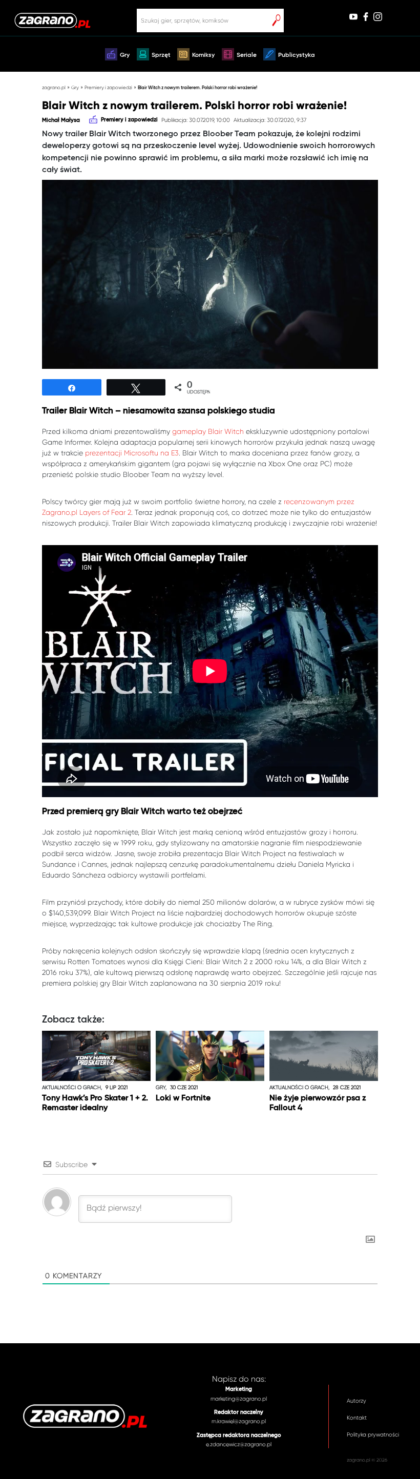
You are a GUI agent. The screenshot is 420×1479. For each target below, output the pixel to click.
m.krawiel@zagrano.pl (239, 1421)
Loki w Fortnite (183, 1098)
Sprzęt (161, 55)
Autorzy (356, 1401)
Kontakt (357, 1417)
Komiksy (203, 55)
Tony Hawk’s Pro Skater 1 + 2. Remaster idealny (95, 1103)
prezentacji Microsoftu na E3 (132, 453)
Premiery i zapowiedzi (108, 87)
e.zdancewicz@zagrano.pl (238, 1444)
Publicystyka (296, 55)
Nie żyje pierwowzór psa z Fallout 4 (317, 1103)
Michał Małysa (61, 120)
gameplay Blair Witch (208, 431)
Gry (125, 55)
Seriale (247, 55)
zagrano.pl (54, 87)
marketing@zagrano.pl (239, 1398)
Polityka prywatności (373, 1434)
